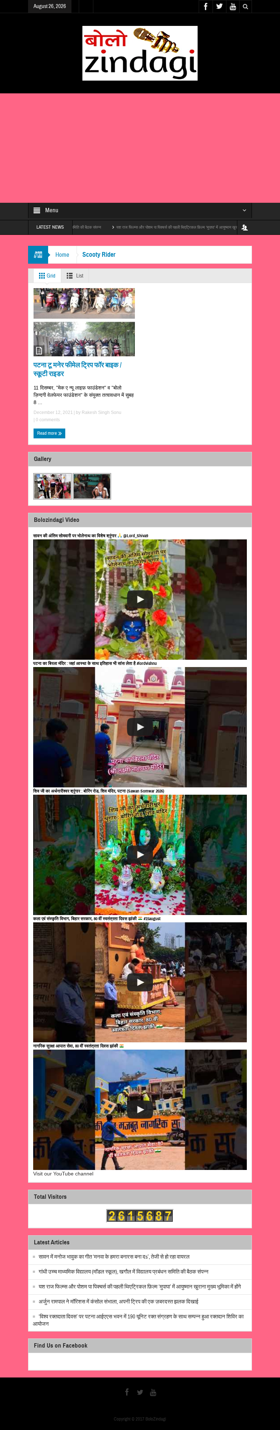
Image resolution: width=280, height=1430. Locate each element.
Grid (50, 275)
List (79, 275)
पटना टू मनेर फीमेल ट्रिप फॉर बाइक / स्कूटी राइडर (77, 369)
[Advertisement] (140, 148)
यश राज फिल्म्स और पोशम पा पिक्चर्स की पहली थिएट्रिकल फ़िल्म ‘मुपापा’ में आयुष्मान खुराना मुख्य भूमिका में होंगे (153, 227)
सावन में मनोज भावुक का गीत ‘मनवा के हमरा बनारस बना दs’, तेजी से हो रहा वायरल (114, 1256)
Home (62, 255)
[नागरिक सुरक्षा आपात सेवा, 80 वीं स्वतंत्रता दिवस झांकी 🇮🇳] (140, 1110)
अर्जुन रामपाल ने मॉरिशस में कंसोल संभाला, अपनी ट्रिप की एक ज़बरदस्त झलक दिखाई (118, 1301)
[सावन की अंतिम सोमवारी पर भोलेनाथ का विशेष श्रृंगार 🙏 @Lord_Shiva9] (140, 599)
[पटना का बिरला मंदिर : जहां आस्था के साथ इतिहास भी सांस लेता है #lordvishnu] (140, 727)
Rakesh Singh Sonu (101, 412)
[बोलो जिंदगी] (140, 53)
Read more (47, 433)
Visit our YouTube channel (63, 1174)
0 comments (47, 419)
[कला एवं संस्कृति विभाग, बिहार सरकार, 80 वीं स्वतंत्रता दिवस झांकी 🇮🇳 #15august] (140, 982)
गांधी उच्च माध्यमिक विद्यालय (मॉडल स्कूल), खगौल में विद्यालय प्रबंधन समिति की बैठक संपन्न (124, 1271)
